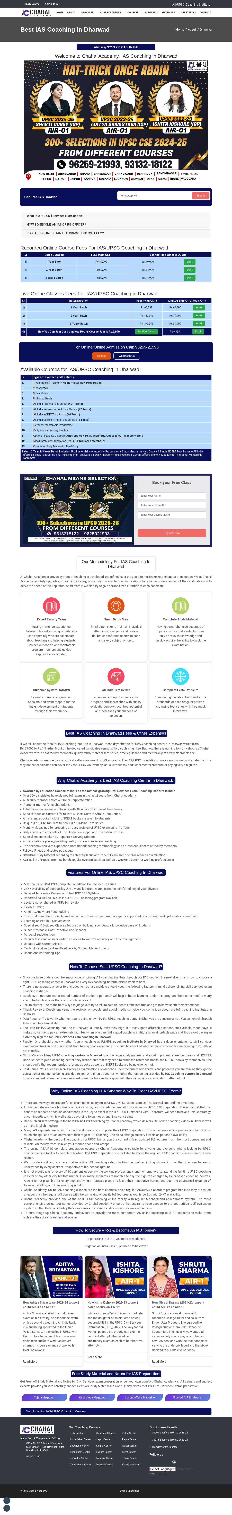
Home (59, 12)
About (71, 12)
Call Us (101, 356)
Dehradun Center (79, 1458)
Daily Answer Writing (45, 430)
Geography (113, 435)
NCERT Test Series (54, 414)
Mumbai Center (104, 1464)
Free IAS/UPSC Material (187, 1397)
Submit (201, 195)
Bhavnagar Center (80, 1445)
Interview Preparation (87, 382)
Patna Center (129, 1433)
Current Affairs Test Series (59, 419)
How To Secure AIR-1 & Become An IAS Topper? (116, 1230)
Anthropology (75, 435)
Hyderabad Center (106, 1433)
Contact (205, 12)
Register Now (172, 533)
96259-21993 (32, 3)
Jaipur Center (103, 1439)
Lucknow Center (104, 1458)
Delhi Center (76, 1433)
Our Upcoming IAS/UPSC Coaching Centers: (56, 1411)
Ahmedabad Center (80, 1439)
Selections (188, 12)
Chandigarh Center (80, 1452)
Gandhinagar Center (81, 1464)
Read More (30, 1361)
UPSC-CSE (87, 12)
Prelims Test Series (55, 403)
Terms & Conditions (128, 1491)
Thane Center (129, 1458)
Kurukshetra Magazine (92, 1397)
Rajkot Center (129, 1445)
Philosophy (129, 435)
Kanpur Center (104, 1445)
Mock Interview (42, 441)
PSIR (88, 435)
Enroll (190, 261)
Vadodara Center (131, 1464)
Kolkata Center (104, 1452)
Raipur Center (129, 1439)
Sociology (98, 435)
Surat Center (129, 1452)
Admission (151, 12)
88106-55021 (52, 3)
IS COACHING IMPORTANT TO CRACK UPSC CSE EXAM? (65, 233)
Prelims (55, 382)
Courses (132, 12)
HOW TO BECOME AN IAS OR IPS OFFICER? (56, 224)
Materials (168, 12)
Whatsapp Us (127, 356)
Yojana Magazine (44, 1397)
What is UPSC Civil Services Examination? (55, 216)
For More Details (146, 331)
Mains (66, 382)
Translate (162, 1473)
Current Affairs (110, 12)
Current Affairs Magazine (140, 1397)
